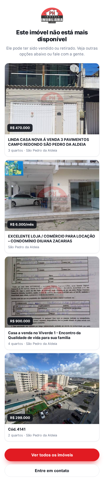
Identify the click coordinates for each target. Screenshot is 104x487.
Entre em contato (52, 470)
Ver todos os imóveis (52, 454)
